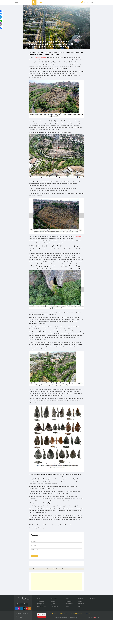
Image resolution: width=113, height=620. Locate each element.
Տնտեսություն (54, 598)
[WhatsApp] (1, 20)
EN (87, 2)
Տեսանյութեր (92, 598)
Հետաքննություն (40, 601)
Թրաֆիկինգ (68, 604)
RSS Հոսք (88, 613)
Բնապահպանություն (55, 600)
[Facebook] (1, 11)
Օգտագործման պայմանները (77, 613)
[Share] (1, 28)
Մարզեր (53, 601)
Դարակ (38, 600)
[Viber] (1, 23)
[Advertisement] (56, 581)
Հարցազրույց (81, 604)
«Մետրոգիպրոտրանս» (41, 57)
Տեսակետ (80, 606)
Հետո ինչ (39, 598)
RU (84, 2)
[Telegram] (1, 18)
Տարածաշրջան (69, 601)
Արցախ (67, 598)
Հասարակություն (40, 603)
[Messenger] (1, 13)
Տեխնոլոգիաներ (69, 603)
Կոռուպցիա (80, 598)
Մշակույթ (53, 603)
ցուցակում (78, 236)
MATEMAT (95, 617)
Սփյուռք (67, 600)
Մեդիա (67, 606)
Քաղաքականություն (41, 606)
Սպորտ (53, 604)
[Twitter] (1, 16)
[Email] (1, 25)
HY (82, 2)
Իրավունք (39, 604)
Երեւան (79, 600)
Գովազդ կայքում (63, 613)
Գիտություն (80, 601)
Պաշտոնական (54, 606)
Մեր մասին (54, 613)
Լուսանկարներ (81, 603)
